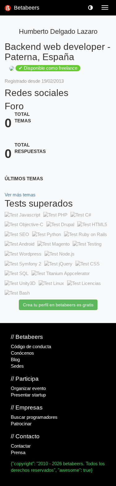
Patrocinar (21, 423)
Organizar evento (28, 388)
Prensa (18, 452)
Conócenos (22, 353)
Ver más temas (20, 194)
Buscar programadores (34, 417)
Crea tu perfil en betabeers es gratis (58, 304)
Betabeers (25, 8)
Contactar (21, 446)
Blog (15, 359)
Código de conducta (31, 346)
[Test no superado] (22, 215)
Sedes (17, 366)
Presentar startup (28, 394)
